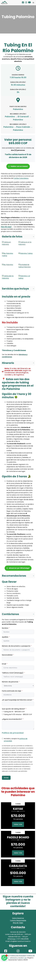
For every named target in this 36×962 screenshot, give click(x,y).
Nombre (5, 628)
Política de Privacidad (18, 955)
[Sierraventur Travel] (4, 2)
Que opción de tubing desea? (13, 709)
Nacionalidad (7, 655)
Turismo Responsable (18, 920)
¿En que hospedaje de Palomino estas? (17, 700)
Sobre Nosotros (18, 918)
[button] (18, 236)
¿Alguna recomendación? (12, 719)
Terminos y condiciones (18, 958)
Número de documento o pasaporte (16, 646)
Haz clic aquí (6, 227)
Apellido (5, 637)
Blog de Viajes (18, 923)
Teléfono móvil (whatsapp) (12, 673)
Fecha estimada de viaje (11, 691)
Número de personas (10, 682)
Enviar (6, 778)
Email (4, 664)
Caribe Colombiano (21, 178)
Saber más (18, 824)
